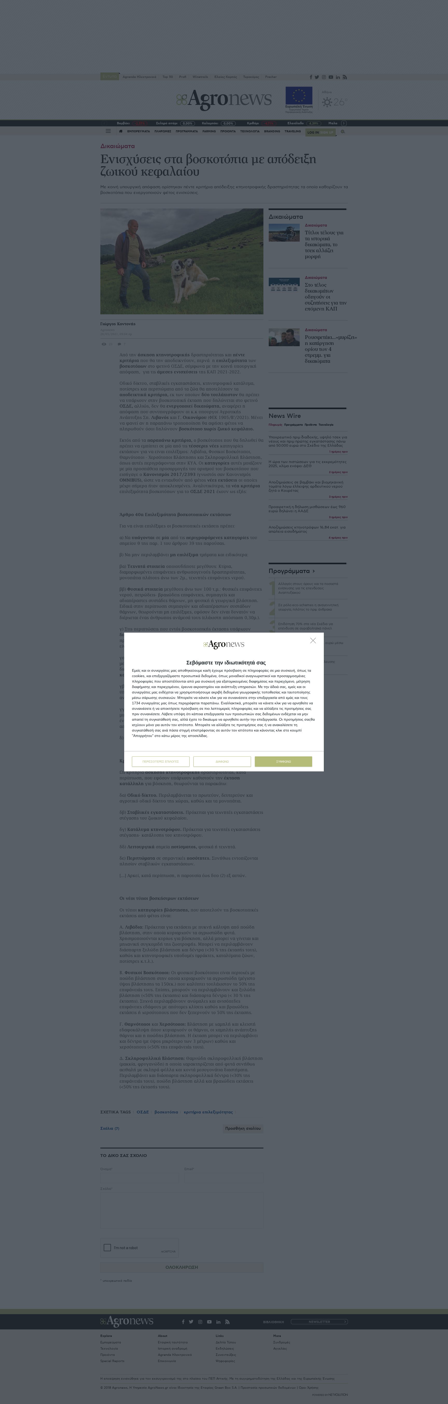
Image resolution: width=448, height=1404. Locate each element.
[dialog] (224, 702)
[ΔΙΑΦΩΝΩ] (314, 642)
